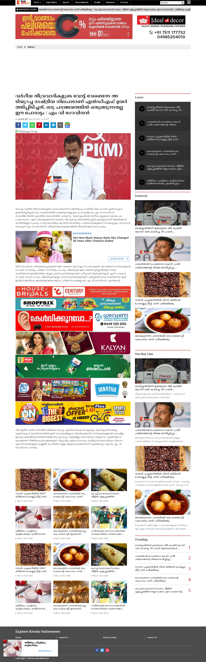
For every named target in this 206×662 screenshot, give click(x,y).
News (36, 2)
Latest (139, 98)
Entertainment (81, 2)
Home (20, 47)
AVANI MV (23, 119)
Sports (66, 2)
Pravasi (124, 2)
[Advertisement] (103, 72)
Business (110, 2)
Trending (141, 540)
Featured (141, 196)
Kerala (31, 47)
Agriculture (51, 2)
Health (97, 2)
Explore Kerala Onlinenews (37, 632)
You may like (144, 354)
